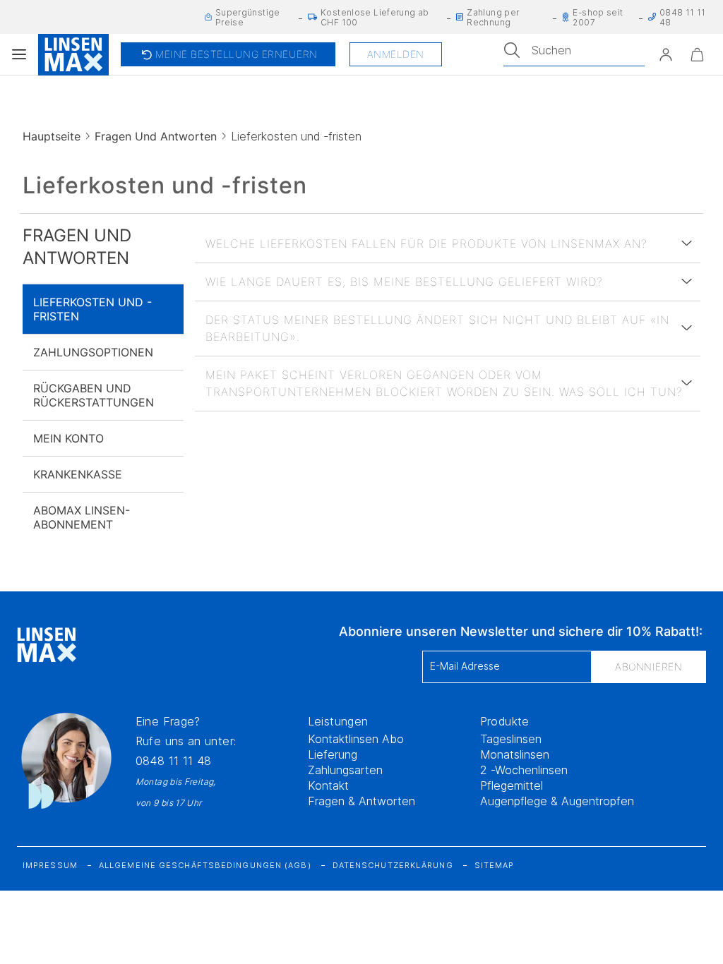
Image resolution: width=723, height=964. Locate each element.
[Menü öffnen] (19, 54)
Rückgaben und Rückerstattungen (93, 395)
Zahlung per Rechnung (493, 17)
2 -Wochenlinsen (524, 770)
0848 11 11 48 (174, 761)
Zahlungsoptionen (92, 352)
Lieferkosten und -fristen (91, 309)
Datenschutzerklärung (393, 865)
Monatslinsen (514, 754)
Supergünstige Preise (247, 17)
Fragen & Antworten (361, 801)
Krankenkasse (77, 474)
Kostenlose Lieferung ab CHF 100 (375, 17)
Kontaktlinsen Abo (356, 739)
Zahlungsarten (345, 770)
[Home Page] (73, 54)
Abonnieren (649, 667)
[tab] (447, 243)
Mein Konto (68, 438)
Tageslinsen (511, 739)
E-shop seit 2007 (598, 17)
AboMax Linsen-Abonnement (81, 517)
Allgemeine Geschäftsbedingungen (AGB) (205, 865)
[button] (665, 54)
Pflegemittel (511, 785)
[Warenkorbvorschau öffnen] (696, 54)
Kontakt (328, 785)
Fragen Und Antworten (158, 136)
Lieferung (332, 754)
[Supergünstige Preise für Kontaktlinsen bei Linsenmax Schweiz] (208, 16)
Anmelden (393, 54)
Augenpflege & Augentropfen (557, 801)
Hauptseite (53, 136)
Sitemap (494, 865)
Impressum (50, 865)
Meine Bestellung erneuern (227, 54)
